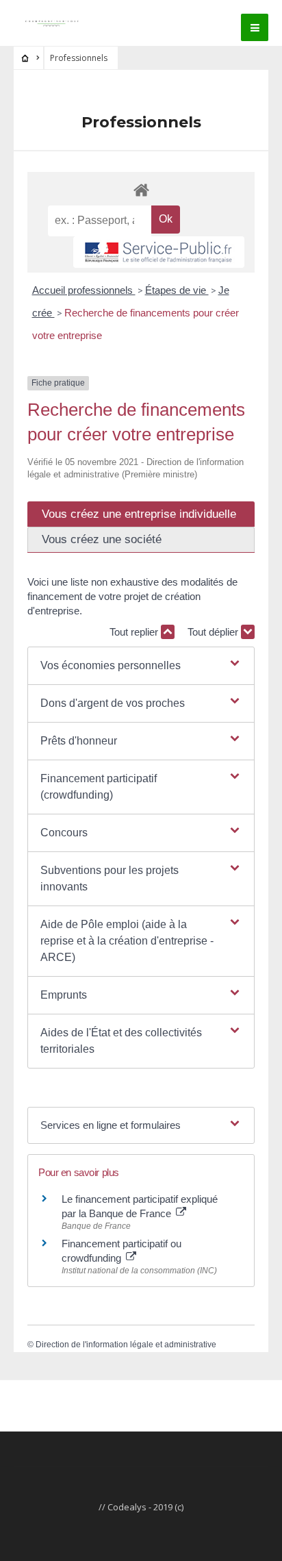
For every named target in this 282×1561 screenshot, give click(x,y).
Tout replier (135, 632)
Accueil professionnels (84, 290)
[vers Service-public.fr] (158, 252)
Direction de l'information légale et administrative (126, 1344)
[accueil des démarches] (141, 189)
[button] (140, 665)
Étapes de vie (177, 290)
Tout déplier (214, 632)
